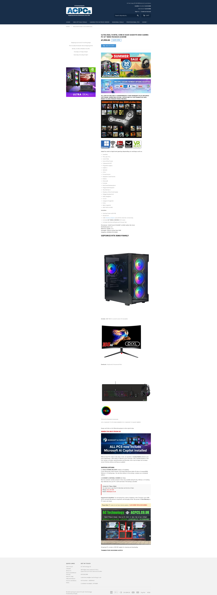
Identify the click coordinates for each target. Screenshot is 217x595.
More (144, 22)
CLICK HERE (148, 6)
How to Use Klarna (71, 580)
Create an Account (146, 11)
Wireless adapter (110, 217)
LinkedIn (68, 568)
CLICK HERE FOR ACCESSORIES (138, 505)
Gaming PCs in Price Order (99, 22)
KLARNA (137, 6)
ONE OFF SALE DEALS (80, 22)
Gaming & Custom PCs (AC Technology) (81, 592)
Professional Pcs (132, 22)
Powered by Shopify (71, 593)
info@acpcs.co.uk (111, 491)
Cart (147, 15)
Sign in (137, 11)
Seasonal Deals (118, 22)
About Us (68, 570)
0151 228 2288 (110, 489)
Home (68, 22)
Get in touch (69, 566)
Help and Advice (70, 578)
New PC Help (69, 576)
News (67, 582)
